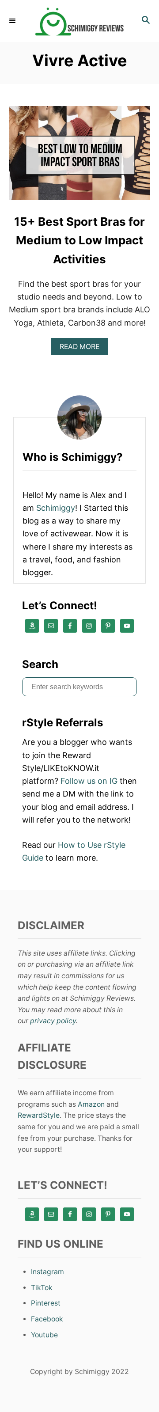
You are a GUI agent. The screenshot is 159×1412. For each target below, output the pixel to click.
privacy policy (53, 1021)
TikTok (42, 1287)
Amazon (91, 1104)
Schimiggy (55, 507)
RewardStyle (39, 1115)
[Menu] (13, 21)
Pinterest (46, 1303)
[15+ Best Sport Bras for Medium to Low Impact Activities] (79, 157)
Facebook (47, 1319)
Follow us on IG (89, 781)
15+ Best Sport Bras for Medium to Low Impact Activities (79, 240)
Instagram (47, 1272)
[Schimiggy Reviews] (79, 21)
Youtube (44, 1335)
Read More (83, 349)
